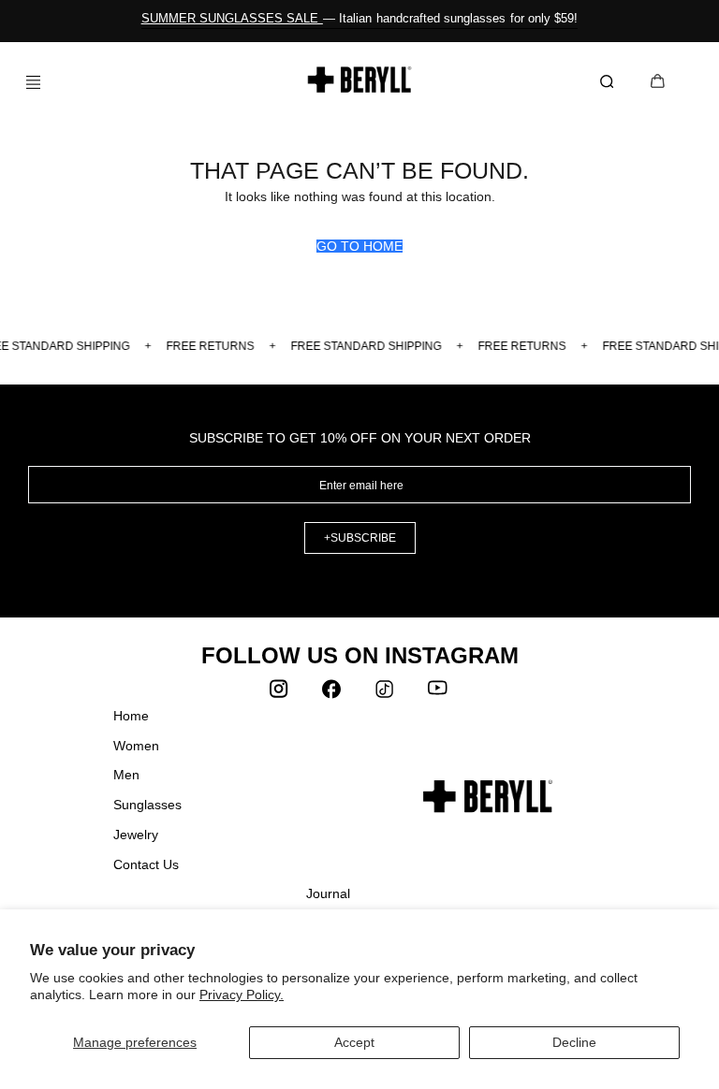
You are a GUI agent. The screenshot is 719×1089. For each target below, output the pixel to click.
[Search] (610, 82)
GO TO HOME (359, 246)
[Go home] (360, 79)
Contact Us (146, 864)
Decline (574, 1042)
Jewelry (135, 834)
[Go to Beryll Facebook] (333, 693)
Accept (354, 1042)
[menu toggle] (27, 82)
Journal (328, 893)
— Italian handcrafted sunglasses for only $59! (360, 18)
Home (131, 715)
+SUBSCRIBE (360, 537)
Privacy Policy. (241, 994)
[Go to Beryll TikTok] (385, 693)
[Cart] (657, 82)
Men (126, 774)
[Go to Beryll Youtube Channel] (438, 693)
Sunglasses (147, 804)
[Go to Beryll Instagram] (281, 693)
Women (136, 745)
